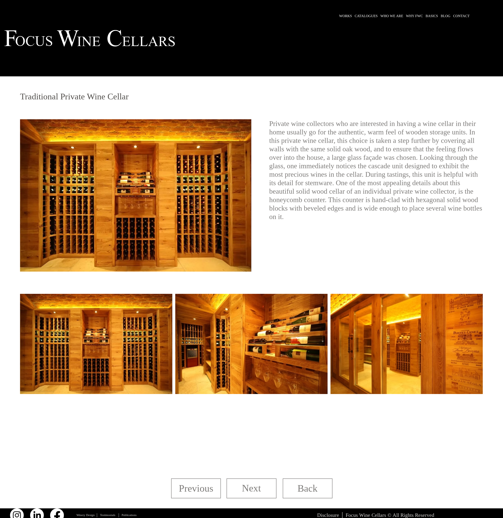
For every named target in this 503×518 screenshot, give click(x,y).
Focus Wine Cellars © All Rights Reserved (390, 515)
